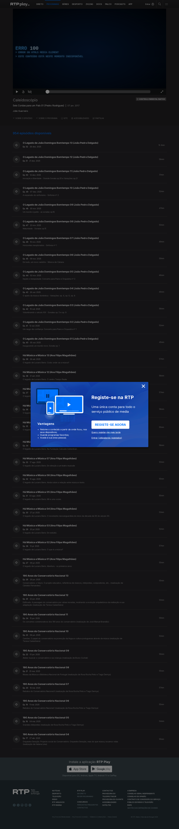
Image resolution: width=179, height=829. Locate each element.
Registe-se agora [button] (110, 425)
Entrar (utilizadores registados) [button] (106, 438)
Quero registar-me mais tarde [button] (106, 432)
